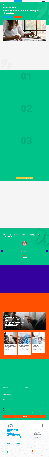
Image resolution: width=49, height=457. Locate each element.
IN (40, 455)
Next (47, 251)
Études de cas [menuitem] (27, 434)
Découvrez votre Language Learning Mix (33, 75)
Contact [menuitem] (26, 437)
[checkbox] (24, 396)
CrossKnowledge (37, 156)
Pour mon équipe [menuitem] (27, 432)
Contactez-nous (19, 75)
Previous (2, 251)
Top (42, 423)
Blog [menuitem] (25, 435)
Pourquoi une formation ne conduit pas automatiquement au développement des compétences (38, 432)
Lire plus (6, 327)
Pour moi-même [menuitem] (27, 433)
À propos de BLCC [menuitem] (27, 436)
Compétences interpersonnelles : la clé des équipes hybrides (37, 437)
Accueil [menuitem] (26, 431)
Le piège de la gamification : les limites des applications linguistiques (37, 435)
